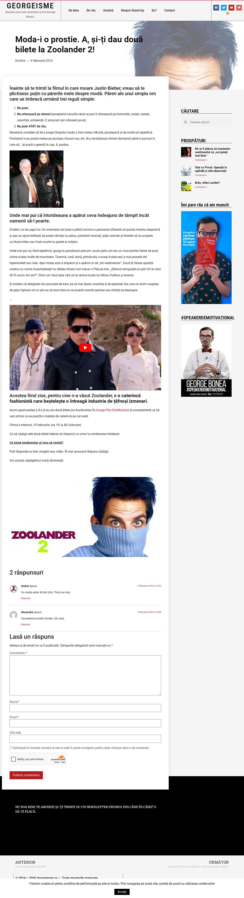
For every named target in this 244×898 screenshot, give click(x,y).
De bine (74, 10)
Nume (15, 701)
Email (14, 717)
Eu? (154, 10)
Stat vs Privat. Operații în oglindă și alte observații (211, 169)
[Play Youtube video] (85, 347)
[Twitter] (224, 8)
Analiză (108, 10)
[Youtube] (231, 8)
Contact (169, 10)
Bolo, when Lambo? (207, 182)
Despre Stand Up (132, 10)
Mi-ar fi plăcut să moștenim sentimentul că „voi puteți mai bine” (212, 152)
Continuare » (201, 160)
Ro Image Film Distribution (110, 410)
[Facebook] (216, 8)
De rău (91, 10)
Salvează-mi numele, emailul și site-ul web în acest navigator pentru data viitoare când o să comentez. (81, 747)
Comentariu (18, 653)
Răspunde (25, 598)
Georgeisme (30, 5)
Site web (15, 732)
